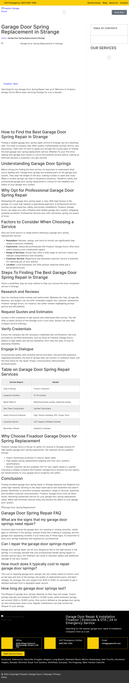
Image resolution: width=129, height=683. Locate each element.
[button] (64, 12)
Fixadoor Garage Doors (31, 674)
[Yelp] (124, 676)
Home (3, 38)
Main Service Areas (13, 653)
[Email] (93, 643)
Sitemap (48, 674)
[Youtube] (118, 676)
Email (104, 640)
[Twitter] (111, 676)
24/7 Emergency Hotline (70, 640)
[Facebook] (104, 676)
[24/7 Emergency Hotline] (50, 643)
